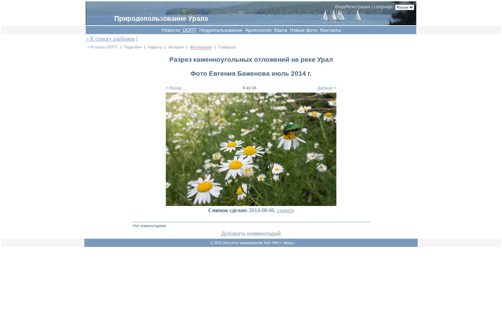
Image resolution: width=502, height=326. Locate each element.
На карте (176, 47)
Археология (258, 30)
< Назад (173, 88)
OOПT (190, 30)
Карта (280, 30)
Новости (171, 30)
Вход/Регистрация (352, 6)
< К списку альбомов (110, 39)
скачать (285, 210)
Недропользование (220, 30)
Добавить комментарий (251, 234)
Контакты (330, 30)
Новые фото (304, 30)
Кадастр (155, 47)
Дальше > (327, 88)
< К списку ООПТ (102, 47)
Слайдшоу (227, 47)
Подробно (132, 47)
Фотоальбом (201, 47)
